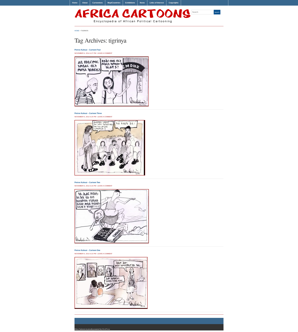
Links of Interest (157, 3)
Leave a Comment (104, 53)
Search (217, 12)
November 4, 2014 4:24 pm (85, 186)
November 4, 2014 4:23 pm (85, 254)
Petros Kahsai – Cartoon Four (87, 50)
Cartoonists (97, 3)
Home (74, 3)
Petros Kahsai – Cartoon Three (88, 113)
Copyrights (173, 3)
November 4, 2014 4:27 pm (85, 53)
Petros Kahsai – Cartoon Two (87, 182)
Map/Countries (114, 3)
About (85, 3)
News (142, 3)
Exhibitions (130, 3)
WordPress (106, 329)
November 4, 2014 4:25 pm (85, 117)
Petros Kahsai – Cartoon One (87, 250)
